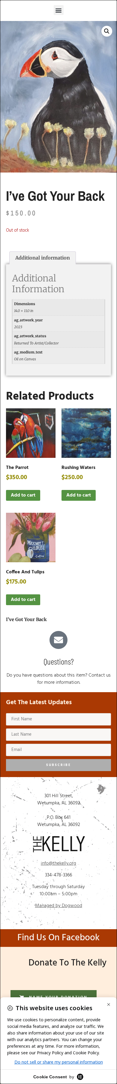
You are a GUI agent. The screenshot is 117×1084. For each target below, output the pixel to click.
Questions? (59, 661)
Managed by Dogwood (58, 906)
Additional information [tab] (42, 258)
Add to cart (23, 495)
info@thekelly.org (58, 863)
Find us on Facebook (58, 938)
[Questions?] (59, 640)
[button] (59, 10)
